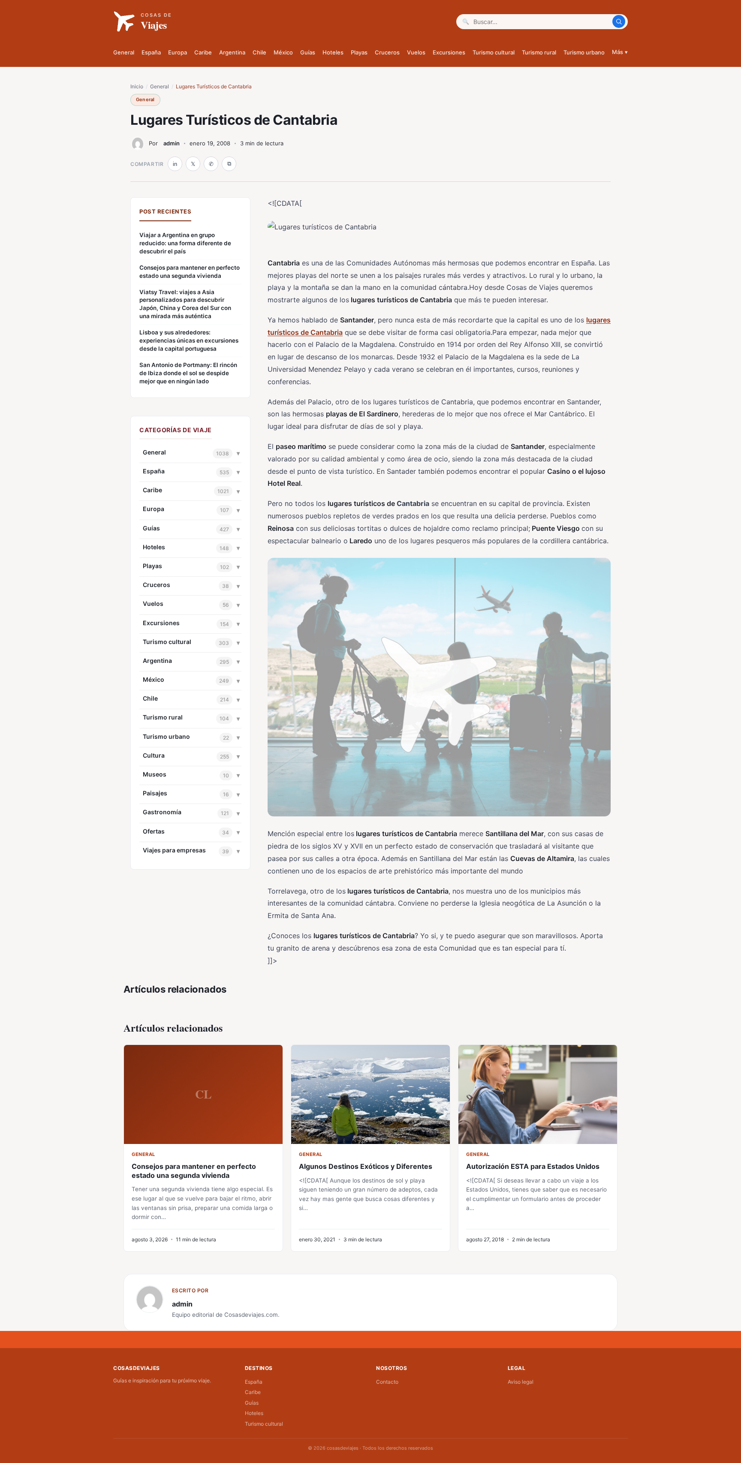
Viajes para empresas (174, 850)
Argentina (232, 52)
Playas (359, 52)
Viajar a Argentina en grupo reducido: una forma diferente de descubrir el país (185, 243)
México (283, 52)
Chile (259, 52)
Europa (177, 52)
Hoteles (332, 52)
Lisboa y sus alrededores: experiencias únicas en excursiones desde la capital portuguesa (188, 340)
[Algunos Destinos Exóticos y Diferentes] (370, 1094)
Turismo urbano (584, 52)
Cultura (154, 755)
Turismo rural (539, 52)
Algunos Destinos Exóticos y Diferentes (365, 1166)
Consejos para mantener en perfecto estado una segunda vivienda (189, 271)
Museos (154, 774)
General (123, 52)
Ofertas (154, 831)
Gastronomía (162, 812)
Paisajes (155, 793)
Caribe (203, 52)
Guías (307, 52)
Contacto (387, 1382)
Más (620, 51)
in (175, 164)
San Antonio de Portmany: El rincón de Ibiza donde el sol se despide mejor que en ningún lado (188, 373)
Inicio (136, 86)
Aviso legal (520, 1382)
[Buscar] (618, 21)
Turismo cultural (494, 52)
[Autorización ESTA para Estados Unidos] (537, 1094)
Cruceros (387, 52)
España (151, 52)
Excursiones (449, 52)
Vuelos (416, 52)
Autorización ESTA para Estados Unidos (532, 1166)
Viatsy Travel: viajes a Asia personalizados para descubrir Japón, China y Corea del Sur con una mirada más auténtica (185, 304)
